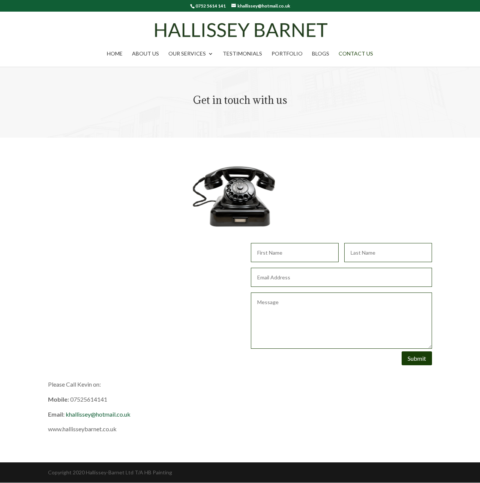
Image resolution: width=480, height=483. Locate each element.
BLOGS (320, 54)
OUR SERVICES (187, 54)
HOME (115, 54)
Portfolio (287, 54)
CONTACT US (356, 54)
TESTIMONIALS (242, 54)
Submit (417, 358)
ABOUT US (145, 54)
